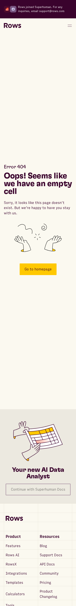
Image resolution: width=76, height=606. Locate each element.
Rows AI (12, 555)
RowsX (11, 564)
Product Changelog (48, 594)
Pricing (45, 583)
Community (49, 573)
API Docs (47, 564)
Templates (14, 583)
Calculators (15, 594)
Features (13, 546)
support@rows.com (51, 11)
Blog (43, 546)
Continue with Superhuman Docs (38, 489)
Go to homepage (38, 269)
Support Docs (51, 555)
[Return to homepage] (12, 25)
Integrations (16, 573)
